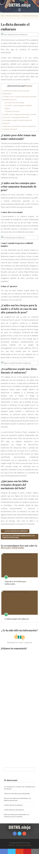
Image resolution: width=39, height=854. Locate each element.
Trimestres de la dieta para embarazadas (15, 582)
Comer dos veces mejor (14, 102)
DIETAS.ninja (19, 5)
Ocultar (29, 86)
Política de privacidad (23, 845)
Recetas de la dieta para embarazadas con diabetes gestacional (18, 536)
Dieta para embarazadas (13, 16)
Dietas (3, 16)
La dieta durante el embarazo (13, 805)
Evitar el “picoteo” (12, 111)
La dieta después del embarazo (16, 531)
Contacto (11, 845)
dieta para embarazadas (12, 547)
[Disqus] (19, 678)
